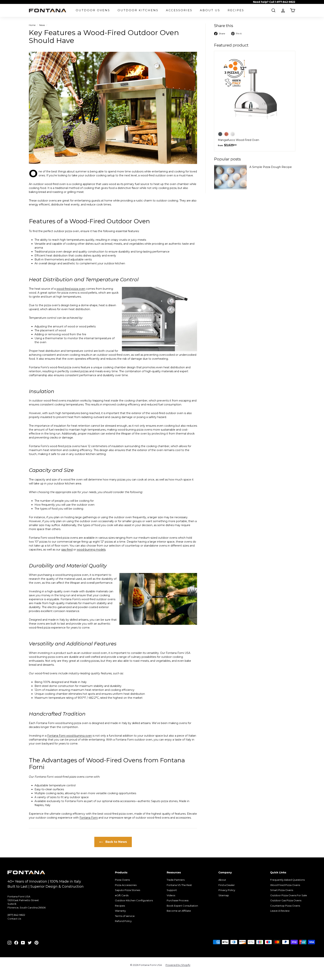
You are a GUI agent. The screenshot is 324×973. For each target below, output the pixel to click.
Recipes (236, 10)
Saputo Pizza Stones (127, 890)
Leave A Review (280, 910)
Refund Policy (123, 921)
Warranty (120, 910)
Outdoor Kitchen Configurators (134, 900)
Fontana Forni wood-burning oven (69, 735)
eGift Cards (121, 895)
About (222, 879)
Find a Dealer (226, 885)
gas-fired (67, 549)
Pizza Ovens (122, 879)
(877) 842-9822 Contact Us (16, 916)
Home (32, 25)
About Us (210, 10)
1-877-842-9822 (285, 2)
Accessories (179, 10)
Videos (171, 895)
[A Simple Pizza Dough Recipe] (230, 177)
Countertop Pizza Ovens (285, 905)
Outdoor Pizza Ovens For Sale (288, 895)
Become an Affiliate (179, 910)
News (42, 25)
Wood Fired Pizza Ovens (285, 885)
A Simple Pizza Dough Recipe (270, 167)
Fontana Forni (89, 817)
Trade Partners (175, 879)
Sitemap (223, 895)
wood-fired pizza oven (70, 288)
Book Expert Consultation (182, 905)
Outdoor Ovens (93, 10)
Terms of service (125, 915)
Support (172, 890)
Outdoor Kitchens (138, 10)
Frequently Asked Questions (287, 879)
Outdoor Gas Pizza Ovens (285, 900)
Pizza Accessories (125, 885)
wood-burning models (91, 549)
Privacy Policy (226, 890)
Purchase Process (177, 900)
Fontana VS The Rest (179, 885)
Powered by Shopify (178, 964)
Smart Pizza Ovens (281, 890)
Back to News (115, 842)
